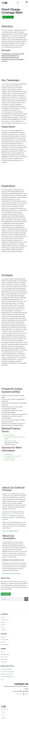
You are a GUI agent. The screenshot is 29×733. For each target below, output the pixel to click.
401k (2, 652)
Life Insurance (5, 644)
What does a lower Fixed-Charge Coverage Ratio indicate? (12, 407)
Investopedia (8, 454)
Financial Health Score (7, 677)
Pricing (3, 625)
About (2, 617)
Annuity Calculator (6, 669)
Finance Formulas (10, 460)
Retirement (4, 659)
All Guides (4, 662)
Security (3, 630)
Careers (3, 622)
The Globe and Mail (18, 513)
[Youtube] (23, 694)
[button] (18, 3)
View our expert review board (11, 573)
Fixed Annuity (5, 639)
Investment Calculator (8, 672)
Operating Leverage (10, 441)
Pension (3, 642)
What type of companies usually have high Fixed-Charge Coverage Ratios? (13, 424)
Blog (2, 679)
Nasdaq (9, 513)
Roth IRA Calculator (7, 674)
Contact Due (5, 620)
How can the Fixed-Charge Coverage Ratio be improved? (13, 421)
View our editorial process (10, 531)
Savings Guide (5, 654)
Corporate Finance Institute (13, 456)
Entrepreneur (6, 515)
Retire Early (4, 657)
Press (2, 627)
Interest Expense (9, 435)
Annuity (3, 637)
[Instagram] (26, 694)
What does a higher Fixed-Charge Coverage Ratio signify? (12, 411)
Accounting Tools (10, 458)
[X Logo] (20, 694)
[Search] (26, 599)
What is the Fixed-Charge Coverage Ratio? (13, 396)
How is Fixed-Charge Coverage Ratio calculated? (13, 400)
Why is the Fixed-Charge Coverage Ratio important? (14, 404)
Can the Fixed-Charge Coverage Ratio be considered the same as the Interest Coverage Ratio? (14, 416)
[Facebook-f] (17, 694)
